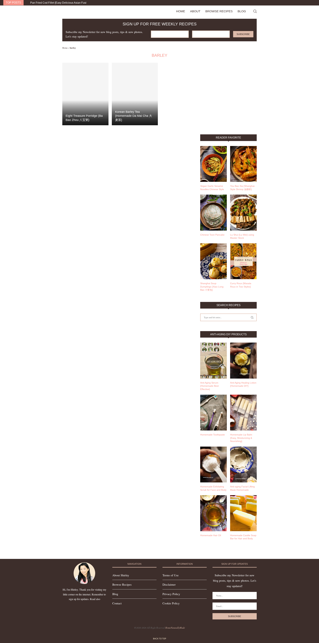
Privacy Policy (171, 594)
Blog (242, 11)
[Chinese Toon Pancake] (213, 212)
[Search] (255, 11)
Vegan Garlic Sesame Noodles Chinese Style (212, 188)
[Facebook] (308, 2)
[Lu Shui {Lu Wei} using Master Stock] (243, 212)
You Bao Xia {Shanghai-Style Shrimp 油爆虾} (242, 188)
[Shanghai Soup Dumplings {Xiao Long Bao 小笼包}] (213, 261)
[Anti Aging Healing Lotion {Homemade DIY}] (243, 360)
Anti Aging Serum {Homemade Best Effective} (209, 386)
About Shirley (120, 575)
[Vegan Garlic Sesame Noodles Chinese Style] (213, 164)
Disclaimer (169, 584)
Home (180, 11)
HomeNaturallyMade (175, 627)
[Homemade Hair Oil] (213, 513)
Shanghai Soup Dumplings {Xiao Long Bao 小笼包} (211, 286)
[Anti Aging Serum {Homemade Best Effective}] (213, 360)
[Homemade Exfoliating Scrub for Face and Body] (213, 464)
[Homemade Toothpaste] (213, 412)
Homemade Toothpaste (212, 434)
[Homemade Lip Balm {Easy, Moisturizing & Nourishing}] (243, 412)
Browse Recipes (219, 11)
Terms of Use (170, 575)
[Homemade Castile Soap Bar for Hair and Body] (243, 513)
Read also (95, 599)
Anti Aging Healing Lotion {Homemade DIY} (243, 384)
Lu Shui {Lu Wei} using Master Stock (242, 236)
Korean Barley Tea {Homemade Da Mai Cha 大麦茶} (133, 116)
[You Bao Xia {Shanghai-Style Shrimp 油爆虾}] (243, 164)
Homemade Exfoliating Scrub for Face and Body (213, 488)
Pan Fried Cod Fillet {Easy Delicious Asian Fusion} (60, 2)
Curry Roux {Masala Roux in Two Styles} (240, 285)
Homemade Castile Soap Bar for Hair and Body (243, 537)
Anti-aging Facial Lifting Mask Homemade (242, 488)
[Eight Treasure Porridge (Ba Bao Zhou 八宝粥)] (85, 94)
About (195, 11)
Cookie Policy (171, 603)
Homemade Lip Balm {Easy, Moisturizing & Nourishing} (241, 437)
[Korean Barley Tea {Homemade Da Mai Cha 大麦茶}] (135, 94)
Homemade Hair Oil (210, 535)
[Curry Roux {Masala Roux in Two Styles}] (243, 261)
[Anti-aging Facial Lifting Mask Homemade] (243, 464)
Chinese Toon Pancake (212, 234)
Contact (117, 603)
